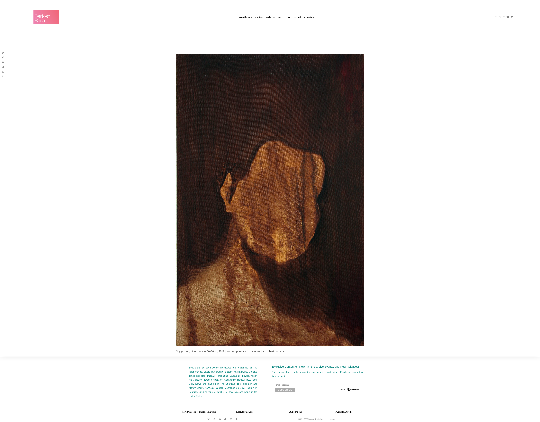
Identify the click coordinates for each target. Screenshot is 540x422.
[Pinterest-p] (511, 17)
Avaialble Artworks (344, 412)
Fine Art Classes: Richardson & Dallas (198, 412)
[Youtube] (508, 17)
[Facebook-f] (504, 17)
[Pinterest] (3, 67)
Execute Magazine (244, 412)
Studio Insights (295, 412)
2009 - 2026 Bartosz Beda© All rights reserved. (317, 419)
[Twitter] (3, 53)
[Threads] (500, 17)
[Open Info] (283, 16)
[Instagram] (496, 17)
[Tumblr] (3, 76)
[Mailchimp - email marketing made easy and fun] (349, 389)
